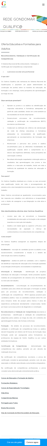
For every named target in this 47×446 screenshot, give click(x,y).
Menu (43, 4)
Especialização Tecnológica (19, 388)
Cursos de (5, 388)
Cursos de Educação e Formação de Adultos (17, 378)
